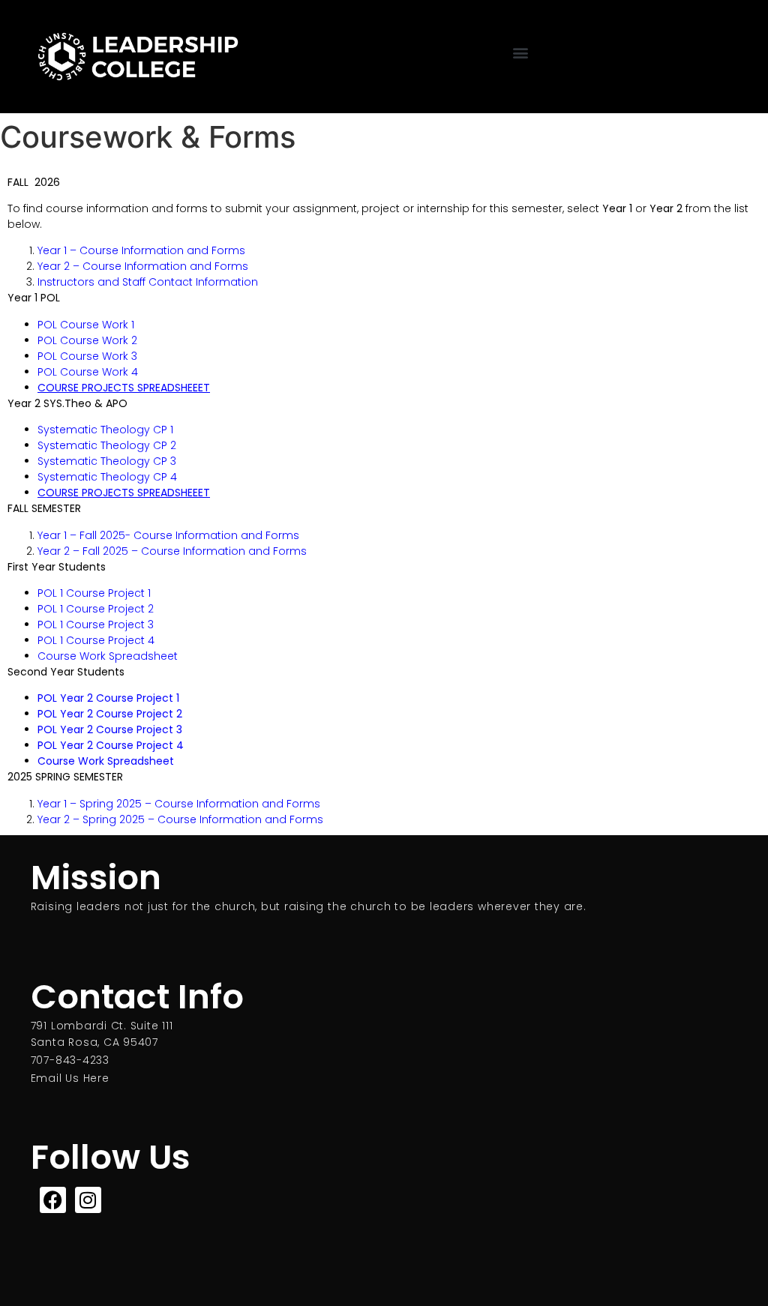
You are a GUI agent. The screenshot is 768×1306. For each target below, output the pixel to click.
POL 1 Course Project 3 (96, 624)
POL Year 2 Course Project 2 (110, 713)
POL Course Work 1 (89, 324)
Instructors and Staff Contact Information (148, 281)
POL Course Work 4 (89, 371)
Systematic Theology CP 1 (107, 429)
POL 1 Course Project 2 (96, 608)
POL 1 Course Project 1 (96, 593)
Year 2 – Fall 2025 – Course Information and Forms (172, 551)
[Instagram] (88, 1200)
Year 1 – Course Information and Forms (141, 250)
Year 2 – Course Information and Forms (143, 266)
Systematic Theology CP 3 (108, 461)
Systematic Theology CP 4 (109, 476)
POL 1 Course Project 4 (96, 640)
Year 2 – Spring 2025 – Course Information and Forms (180, 819)
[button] (520, 52)
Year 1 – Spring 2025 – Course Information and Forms (179, 803)
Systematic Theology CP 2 (110, 445)
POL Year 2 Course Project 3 (111, 729)
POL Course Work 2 (89, 340)
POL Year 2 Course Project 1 (110, 697)
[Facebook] (53, 1200)
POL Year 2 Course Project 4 (112, 745)
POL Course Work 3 (87, 356)
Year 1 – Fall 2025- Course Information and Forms (168, 535)
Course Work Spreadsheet (108, 656)
